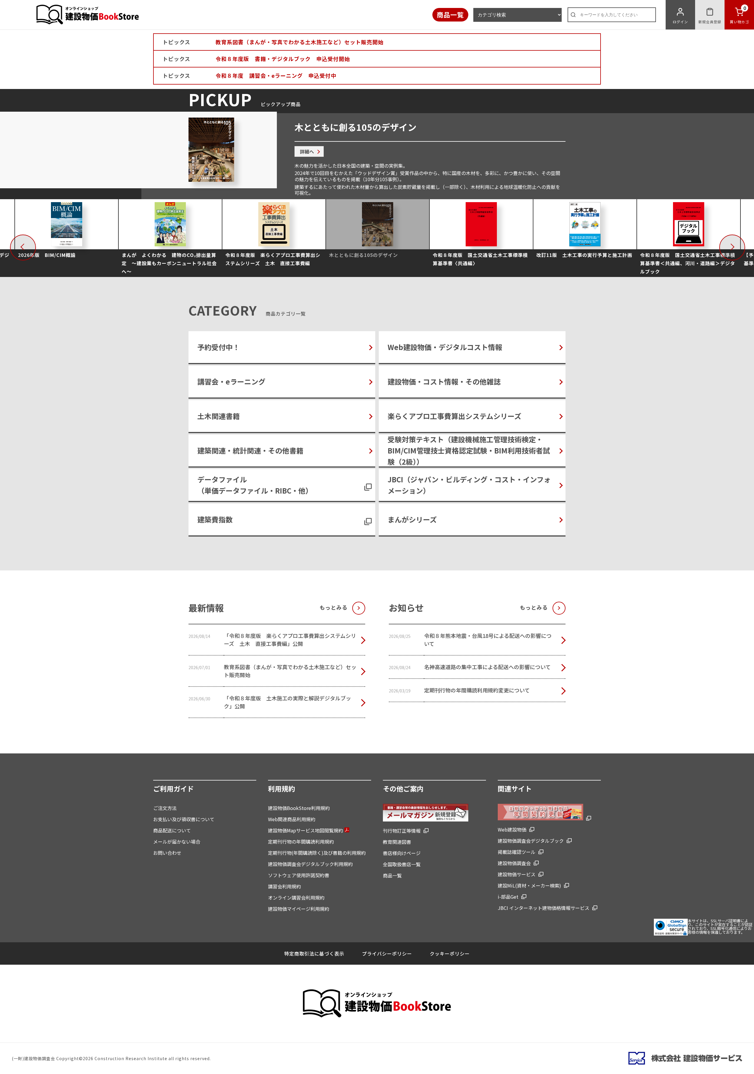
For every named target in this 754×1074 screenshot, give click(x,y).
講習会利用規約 (284, 886)
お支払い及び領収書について (183, 819)
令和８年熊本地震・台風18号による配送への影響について (488, 639)
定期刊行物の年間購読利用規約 (301, 841)
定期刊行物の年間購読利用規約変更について (477, 690)
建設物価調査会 (514, 863)
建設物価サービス (516, 874)
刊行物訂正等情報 (402, 830)
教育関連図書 (397, 841)
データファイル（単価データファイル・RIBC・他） (254, 485)
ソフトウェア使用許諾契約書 (298, 875)
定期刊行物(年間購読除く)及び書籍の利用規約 (317, 852)
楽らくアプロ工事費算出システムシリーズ (454, 416)
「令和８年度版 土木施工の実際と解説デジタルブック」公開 (287, 702)
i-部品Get (508, 896)
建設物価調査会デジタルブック (531, 840)
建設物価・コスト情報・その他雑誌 (444, 381)
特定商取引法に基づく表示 (314, 953)
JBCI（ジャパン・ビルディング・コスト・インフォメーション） (469, 485)
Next (743, 246)
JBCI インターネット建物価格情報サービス (543, 907)
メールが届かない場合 (176, 841)
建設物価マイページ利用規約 (298, 908)
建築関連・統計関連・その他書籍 (250, 450)
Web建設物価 (512, 829)
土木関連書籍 (218, 416)
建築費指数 (215, 519)
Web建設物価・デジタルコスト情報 (445, 347)
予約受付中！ (218, 347)
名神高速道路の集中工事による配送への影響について (487, 667)
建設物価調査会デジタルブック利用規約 (310, 863)
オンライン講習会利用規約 (296, 897)
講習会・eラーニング (231, 381)
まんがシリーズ (412, 519)
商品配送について (172, 830)
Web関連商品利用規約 (291, 819)
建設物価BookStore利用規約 (299, 807)
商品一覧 (450, 14)
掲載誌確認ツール (516, 851)
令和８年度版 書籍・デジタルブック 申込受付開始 (283, 58)
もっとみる (334, 607)
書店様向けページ (402, 853)
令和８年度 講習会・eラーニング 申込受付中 (276, 75)
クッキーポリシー (450, 953)
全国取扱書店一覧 (402, 864)
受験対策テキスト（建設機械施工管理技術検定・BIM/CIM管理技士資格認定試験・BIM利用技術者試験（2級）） (469, 450)
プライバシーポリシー (387, 953)
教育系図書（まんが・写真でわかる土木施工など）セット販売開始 (299, 42)
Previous (34, 246)
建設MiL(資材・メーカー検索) (529, 885)
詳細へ (307, 151)
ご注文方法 (165, 807)
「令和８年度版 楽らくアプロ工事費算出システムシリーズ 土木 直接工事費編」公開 (290, 639)
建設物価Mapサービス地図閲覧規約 (306, 830)
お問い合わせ (167, 852)
